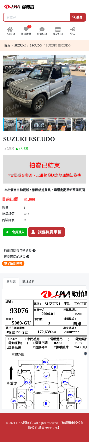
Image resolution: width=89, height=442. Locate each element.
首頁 (7, 45)
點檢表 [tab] (11, 281)
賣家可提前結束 (15, 256)
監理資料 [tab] (28, 281)
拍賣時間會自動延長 (18, 250)
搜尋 (79, 17)
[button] (82, 59)
